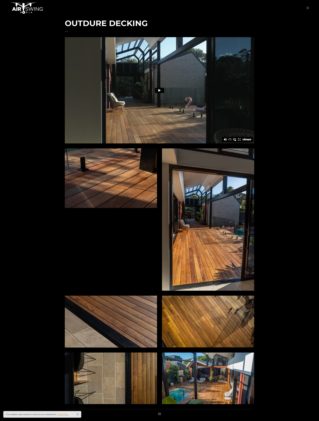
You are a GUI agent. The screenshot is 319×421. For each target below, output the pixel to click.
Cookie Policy (63, 414)
